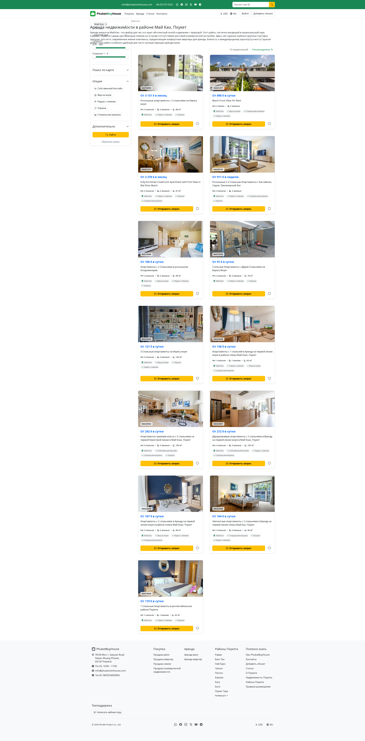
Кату (217, 682)
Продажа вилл (161, 654)
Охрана (102, 108)
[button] (221, 695)
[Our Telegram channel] (200, 4)
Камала (219, 677)
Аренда (140, 13)
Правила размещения (258, 686)
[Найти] (272, 4)
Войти (245, 13)
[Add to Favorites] (197, 123)
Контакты (162, 13)
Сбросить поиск (111, 141)
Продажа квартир (163, 659)
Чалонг (219, 668)
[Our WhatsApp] (177, 4)
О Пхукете (251, 673)
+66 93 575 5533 (164, 4)
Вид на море (104, 95)
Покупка (129, 13)
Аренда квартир (193, 659)
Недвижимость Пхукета (259, 677)
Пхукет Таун (221, 691)
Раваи (218, 654)
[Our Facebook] (182, 4)
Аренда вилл (191, 654)
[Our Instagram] (186, 4)
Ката (217, 686)
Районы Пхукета (255, 682)
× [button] (106, 24)
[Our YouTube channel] (195, 4)
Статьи (150, 13)
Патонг (219, 673)
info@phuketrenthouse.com (137, 4)
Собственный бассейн (110, 88)
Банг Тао (220, 659)
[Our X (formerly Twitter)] (191, 4)
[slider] (94, 48)
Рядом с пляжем (107, 101)
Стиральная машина (109, 114)
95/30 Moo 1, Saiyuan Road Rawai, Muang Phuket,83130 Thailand (109, 658)
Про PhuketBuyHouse (258, 654)
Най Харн (220, 663)
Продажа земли (162, 663)
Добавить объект (263, 13)
